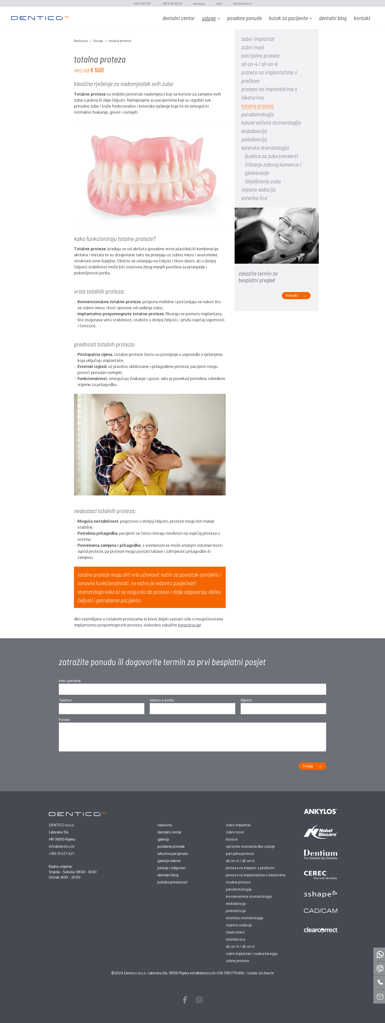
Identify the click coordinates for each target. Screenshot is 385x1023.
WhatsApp (199, 3)
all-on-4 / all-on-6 (259, 64)
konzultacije (189, 624)
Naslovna (165, 825)
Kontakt (362, 18)
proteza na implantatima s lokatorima (255, 875)
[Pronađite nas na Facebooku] (185, 999)
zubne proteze (237, 960)
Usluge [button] (209, 18)
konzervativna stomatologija (271, 122)
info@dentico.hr (242, 3)
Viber (219, 3)
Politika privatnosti (172, 882)
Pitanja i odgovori (171, 868)
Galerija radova (169, 860)
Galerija (163, 839)
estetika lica (254, 197)
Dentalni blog (333, 18)
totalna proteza (257, 105)
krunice (232, 839)
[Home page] (40, 17)
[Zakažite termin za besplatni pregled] (277, 239)
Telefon (65, 700)
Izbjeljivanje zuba (263, 181)
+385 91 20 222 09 (172, 3)
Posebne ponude (244, 18)
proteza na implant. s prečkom (250, 868)
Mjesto (246, 700)
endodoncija (254, 130)
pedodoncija (254, 139)
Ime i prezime (70, 681)
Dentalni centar (178, 18)
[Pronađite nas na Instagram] (199, 999)
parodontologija (257, 114)
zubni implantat (258, 38)
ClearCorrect (235, 932)
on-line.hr (266, 973)
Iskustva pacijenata (173, 853)
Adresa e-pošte (162, 700)
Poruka (64, 719)
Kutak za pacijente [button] (288, 18)
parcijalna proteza (260, 55)
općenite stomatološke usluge (250, 846)
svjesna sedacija (258, 189)
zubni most (252, 47)
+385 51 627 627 (142, 3)
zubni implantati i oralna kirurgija (251, 953)
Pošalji (308, 766)
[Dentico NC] (78, 814)
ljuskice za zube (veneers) (271, 155)
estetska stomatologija (265, 147)
